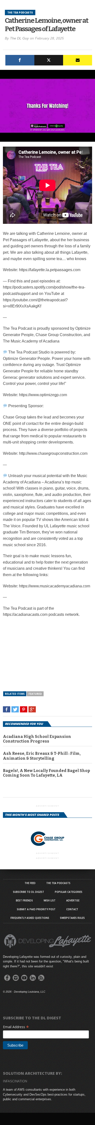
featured (35, 693)
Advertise (72, 900)
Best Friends (24, 900)
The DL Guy (19, 38)
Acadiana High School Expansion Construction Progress (37, 739)
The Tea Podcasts (58, 883)
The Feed (30, 883)
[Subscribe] (77, 60)
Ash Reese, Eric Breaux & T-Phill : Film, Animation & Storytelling (42, 755)
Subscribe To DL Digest (28, 892)
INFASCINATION (15, 1081)
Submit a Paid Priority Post (36, 909)
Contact (72, 909)
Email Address (16, 1027)
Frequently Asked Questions (29, 918)
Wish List (50, 900)
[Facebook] (19, 60)
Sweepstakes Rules (72, 918)
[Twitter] (48, 60)
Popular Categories (68, 892)
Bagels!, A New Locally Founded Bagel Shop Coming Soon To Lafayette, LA (46, 773)
